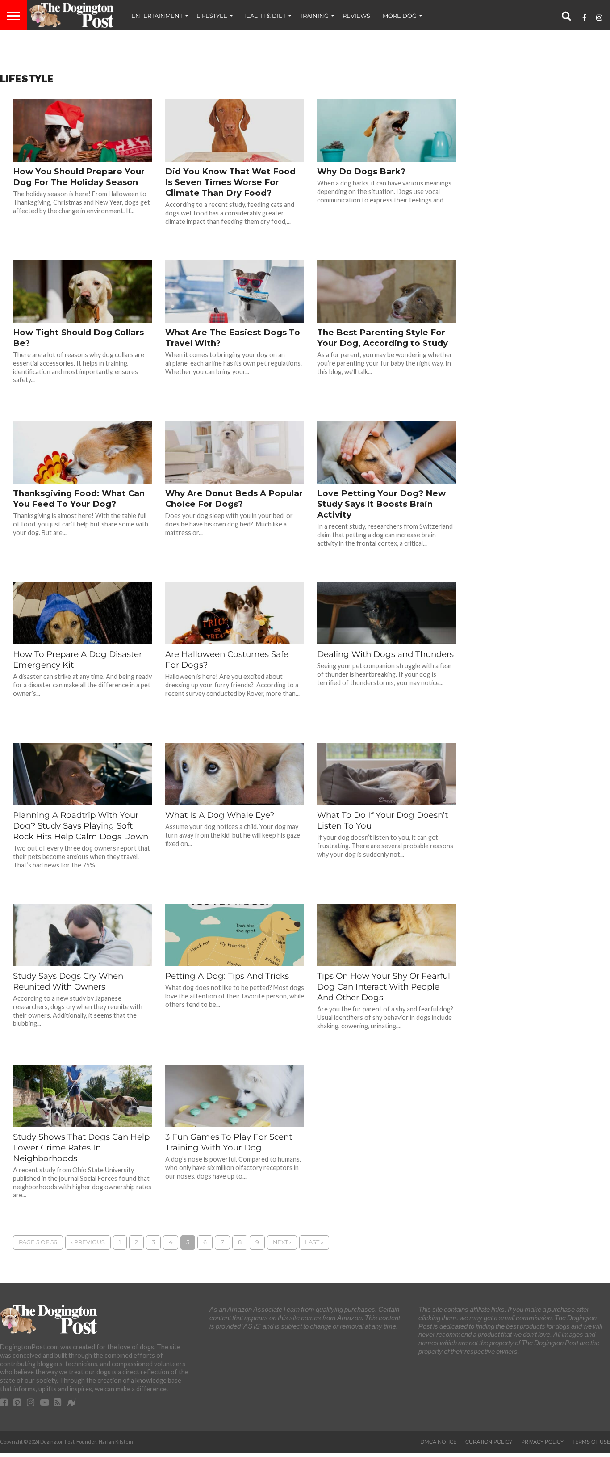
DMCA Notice (438, 1442)
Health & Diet (263, 15)
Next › (282, 1242)
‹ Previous (88, 1242)
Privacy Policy (542, 1442)
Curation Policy (488, 1442)
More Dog (400, 15)
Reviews (356, 15)
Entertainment (157, 15)
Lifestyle (211, 15)
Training (314, 15)
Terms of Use (591, 1442)
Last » (314, 1242)
